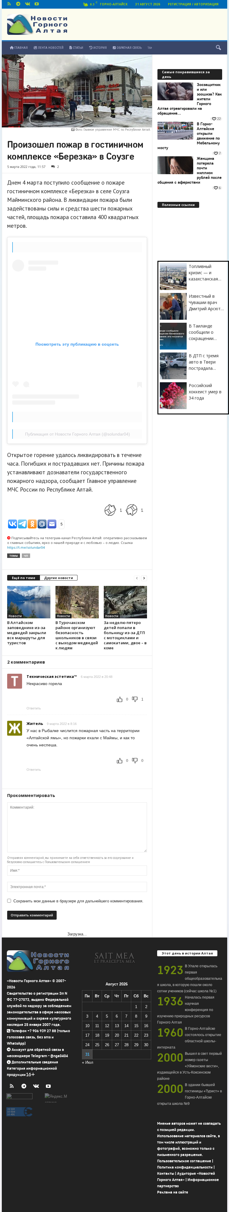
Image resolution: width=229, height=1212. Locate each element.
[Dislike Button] (131, 510)
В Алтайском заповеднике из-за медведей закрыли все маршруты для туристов (26, 632)
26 (107, 1045)
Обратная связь (129, 48)
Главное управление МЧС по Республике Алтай (116, 129)
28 (126, 1045)
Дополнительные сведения (35, 1062)
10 (87, 1026)
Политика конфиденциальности (185, 1167)
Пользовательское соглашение (184, 1161)
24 (87, 1045)
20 (117, 1035)
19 (107, 1035)
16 (146, 1026)
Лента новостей (50, 48)
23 (146, 1035)
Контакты (165, 1173)
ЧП (26, 556)
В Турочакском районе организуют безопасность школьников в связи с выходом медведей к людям (76, 635)
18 (97, 1035)
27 (117, 1045)
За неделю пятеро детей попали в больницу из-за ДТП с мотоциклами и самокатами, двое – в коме (125, 635)
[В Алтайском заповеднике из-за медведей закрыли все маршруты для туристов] (28, 602)
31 (87, 1054)
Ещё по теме (23, 577)
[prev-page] (137, 578)
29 (136, 1045)
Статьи (77, 48)
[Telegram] (18, 4)
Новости (15, 616)
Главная (20, 48)
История (99, 48)
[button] (218, 47)
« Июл (87, 1062)
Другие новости (58, 577)
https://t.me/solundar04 (26, 547)
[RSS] (9, 4)
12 (107, 1026)
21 (126, 1035)
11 (97, 1026)
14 (126, 1026)
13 (117, 1026)
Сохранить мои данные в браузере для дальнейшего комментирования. (78, 901)
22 (136, 1035)
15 (136, 1026)
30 (146, 1045)
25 (97, 1045)
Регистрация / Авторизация (193, 4)
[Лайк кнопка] (110, 510)
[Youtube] (36, 4)
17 (87, 1035)
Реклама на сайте (172, 1192)
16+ (150, 48)
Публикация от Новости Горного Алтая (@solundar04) (77, 434)
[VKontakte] (27, 4)
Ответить (34, 708)
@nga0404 (59, 1056)
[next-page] (144, 578)
